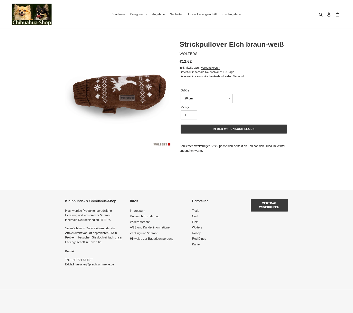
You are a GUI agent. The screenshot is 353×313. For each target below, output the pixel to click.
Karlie (196, 244)
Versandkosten (210, 67)
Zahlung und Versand (144, 233)
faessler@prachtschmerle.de (94, 264)
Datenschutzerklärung (144, 216)
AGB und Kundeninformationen (150, 227)
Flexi (195, 222)
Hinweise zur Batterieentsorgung (151, 238)
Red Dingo (199, 238)
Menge (185, 107)
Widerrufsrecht (140, 222)
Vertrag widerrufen (269, 205)
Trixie (195, 210)
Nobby (196, 233)
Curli (195, 216)
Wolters (197, 227)
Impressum (137, 210)
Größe (185, 90)
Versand (238, 76)
